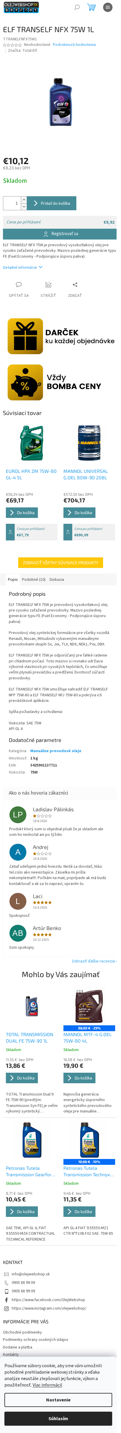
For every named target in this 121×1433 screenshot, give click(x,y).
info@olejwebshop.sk (31, 1274)
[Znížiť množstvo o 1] (24, 206)
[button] (32, 1085)
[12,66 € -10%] (89, 1140)
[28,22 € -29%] (89, 1006)
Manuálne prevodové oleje (55, 751)
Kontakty (11, 1355)
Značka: (22, 51)
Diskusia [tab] (57, 580)
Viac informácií (47, 1385)
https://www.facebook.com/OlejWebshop (48, 1300)
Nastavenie (58, 1400)
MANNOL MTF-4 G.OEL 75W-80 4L (87, 1037)
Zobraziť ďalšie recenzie (93, 961)
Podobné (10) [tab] (34, 580)
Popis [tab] (13, 580)
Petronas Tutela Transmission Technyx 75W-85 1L (86, 1171)
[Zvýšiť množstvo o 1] (24, 200)
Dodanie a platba (17, 1347)
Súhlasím (58, 1418)
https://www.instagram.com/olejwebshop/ (49, 1308)
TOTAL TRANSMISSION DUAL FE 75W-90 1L (29, 1037)
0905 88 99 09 (23, 1283)
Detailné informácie (20, 268)
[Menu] (108, 7)
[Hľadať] (77, 7)
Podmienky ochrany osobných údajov (35, 1340)
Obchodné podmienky (22, 1332)
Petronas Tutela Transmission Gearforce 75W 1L (31, 1171)
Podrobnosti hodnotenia (74, 45)
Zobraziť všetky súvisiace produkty (60, 562)
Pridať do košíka (55, 203)
